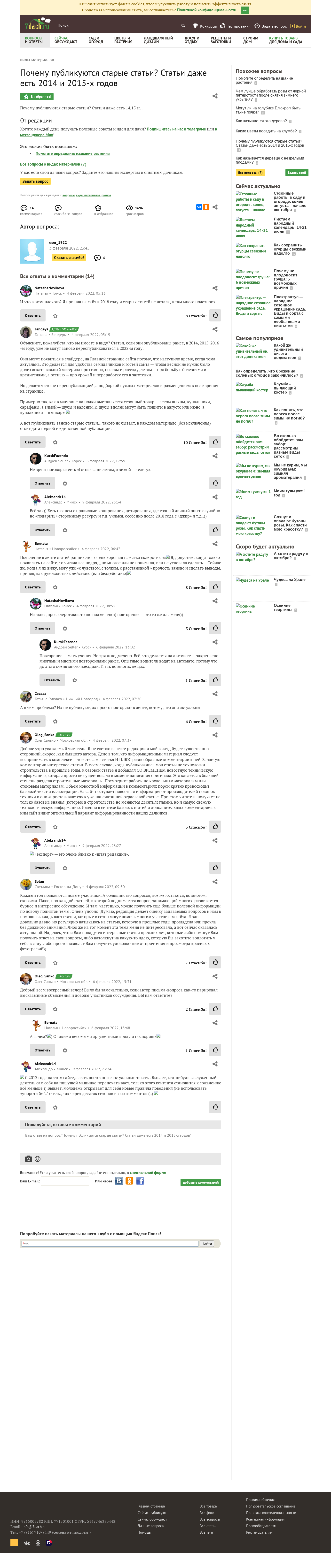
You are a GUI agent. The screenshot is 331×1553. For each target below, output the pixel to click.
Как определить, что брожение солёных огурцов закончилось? (267, 373)
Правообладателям (261, 1525)
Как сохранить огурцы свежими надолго (290, 249)
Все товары (209, 1506)
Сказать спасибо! (69, 257)
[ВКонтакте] (199, 207)
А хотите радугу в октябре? (291, 556)
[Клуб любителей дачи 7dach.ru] (38, 23)
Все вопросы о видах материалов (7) (53, 164)
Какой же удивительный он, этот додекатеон (288, 351)
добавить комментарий (201, 1182)
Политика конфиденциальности (271, 1512)
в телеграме (195, 129)
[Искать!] (183, 25)
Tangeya (41, 329)
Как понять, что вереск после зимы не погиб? (289, 414)
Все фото (207, 1512)
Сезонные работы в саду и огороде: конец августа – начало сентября (290, 201)
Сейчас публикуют (152, 1512)
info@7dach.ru (34, 1526)
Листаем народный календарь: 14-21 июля (290, 225)
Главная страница (151, 1506)
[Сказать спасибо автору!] (215, 315)
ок (245, 10)
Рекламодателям (259, 1532)
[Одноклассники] (206, 207)
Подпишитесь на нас (165, 129)
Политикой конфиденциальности (206, 10)
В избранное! (40, 96)
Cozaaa (40, 693)
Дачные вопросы (151, 1525)
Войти (301, 26)
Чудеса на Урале (290, 580)
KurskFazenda (56, 455)
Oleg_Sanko (45, 734)
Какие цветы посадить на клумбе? (267, 131)
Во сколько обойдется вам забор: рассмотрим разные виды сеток (288, 446)
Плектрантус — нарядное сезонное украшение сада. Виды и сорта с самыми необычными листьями (290, 311)
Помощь (144, 1532)
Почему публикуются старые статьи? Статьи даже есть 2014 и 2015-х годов (270, 143)
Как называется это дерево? (262, 121)
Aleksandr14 (55, 496)
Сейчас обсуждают (152, 1519)
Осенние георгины (283, 607)
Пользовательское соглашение (271, 1506)
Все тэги (206, 1532)
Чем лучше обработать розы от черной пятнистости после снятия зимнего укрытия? (271, 95)
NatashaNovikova (49, 287)
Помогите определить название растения (73, 153)
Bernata (41, 543)
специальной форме (148, 1172)
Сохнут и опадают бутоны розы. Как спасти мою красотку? (290, 523)
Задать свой (297, 172)
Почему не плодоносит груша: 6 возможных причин (285, 279)
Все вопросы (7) (250, 172)
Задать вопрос (35, 181)
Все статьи (208, 1525)
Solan (39, 881)
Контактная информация (265, 1519)
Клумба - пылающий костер (285, 388)
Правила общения (260, 1499)
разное (106, 195)
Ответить (33, 315)
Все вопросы (210, 1519)
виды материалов (88, 195)
